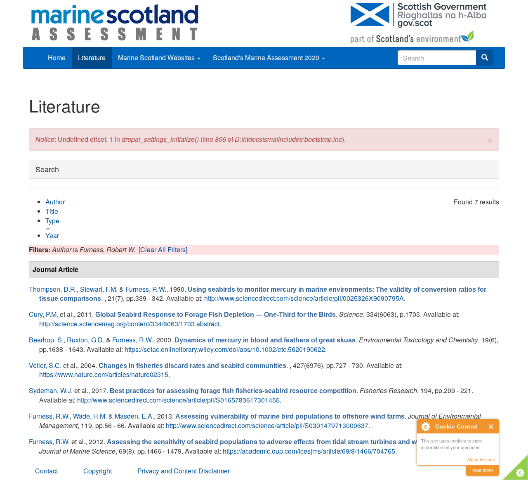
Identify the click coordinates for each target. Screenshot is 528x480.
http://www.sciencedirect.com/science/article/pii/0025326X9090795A (304, 298)
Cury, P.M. (43, 314)
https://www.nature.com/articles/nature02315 (103, 374)
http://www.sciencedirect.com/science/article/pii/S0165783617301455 (178, 400)
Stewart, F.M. (99, 289)
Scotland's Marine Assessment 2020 (267, 57)
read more (482, 470)
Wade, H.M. (90, 416)
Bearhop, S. (46, 339)
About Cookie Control (425, 426)
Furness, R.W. (145, 289)
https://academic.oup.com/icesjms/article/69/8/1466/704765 (309, 451)
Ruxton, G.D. (85, 339)
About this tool (481, 459)
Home (57, 57)
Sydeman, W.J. (51, 390)
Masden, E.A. (134, 416)
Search (47, 169)
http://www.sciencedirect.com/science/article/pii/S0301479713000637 (267, 425)
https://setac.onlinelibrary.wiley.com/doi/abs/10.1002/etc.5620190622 (225, 349)
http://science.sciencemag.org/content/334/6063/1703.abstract (129, 323)
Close (491, 426)
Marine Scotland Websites (157, 57)
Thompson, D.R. (53, 289)
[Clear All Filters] (163, 249)
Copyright (97, 470)
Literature (92, 57)
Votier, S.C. (45, 365)
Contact (46, 470)
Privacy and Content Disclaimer (183, 470)
